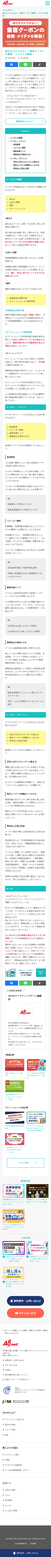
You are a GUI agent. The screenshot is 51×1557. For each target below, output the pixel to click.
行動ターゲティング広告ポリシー (18, 1379)
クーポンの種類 (16, 138)
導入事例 (8, 1500)
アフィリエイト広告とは (14, 1419)
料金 (6, 1435)
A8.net (36, 1026)
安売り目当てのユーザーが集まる (26, 162)
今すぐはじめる (27, 1313)
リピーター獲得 (19, 148)
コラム (7, 1495)
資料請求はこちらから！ (25, 121)
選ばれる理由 (10, 1425)
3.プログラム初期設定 (13, 1465)
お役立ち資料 (10, 1490)
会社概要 (33, 1543)
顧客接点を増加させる (22, 154)
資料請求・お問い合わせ (27, 1301)
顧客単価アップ (19, 151)
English (8, 1370)
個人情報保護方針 (21, 1543)
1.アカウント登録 (12, 1455)
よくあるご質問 (11, 1511)
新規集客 (16, 144)
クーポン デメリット (19, 158)
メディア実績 (10, 1430)
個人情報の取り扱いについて (16, 1375)
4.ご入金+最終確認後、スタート (17, 1470)
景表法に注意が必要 (21, 168)
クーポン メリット (18, 141)
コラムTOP (24, 1163)
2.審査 (7, 1460)
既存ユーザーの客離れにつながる (26, 165)
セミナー (8, 1505)
